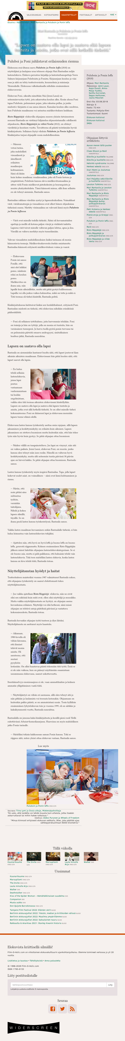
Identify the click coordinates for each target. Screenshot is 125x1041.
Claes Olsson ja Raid (97, 151)
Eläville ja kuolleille (100, 156)
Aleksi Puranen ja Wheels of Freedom (61, 817)
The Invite (34, 863)
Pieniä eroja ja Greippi (100, 216)
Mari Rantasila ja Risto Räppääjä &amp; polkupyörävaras (98, 202)
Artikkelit (101, 14)
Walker (89, 861)
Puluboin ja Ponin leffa (41, 805)
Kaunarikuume (15, 863)
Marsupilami (52, 863)
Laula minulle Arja (71, 863)
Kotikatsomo (51, 14)
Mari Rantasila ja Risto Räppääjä (98, 194)
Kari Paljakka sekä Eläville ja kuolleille (99, 179)
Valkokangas (34, 14)
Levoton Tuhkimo (99, 184)
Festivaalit (86, 14)
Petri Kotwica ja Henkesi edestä (98, 210)
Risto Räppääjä (98, 229)
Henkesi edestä (98, 166)
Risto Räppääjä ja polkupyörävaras (100, 234)
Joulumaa (95, 175)
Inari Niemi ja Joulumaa (98, 170)
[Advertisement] (62, 836)
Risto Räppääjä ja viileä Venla (98, 240)
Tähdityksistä (36, 960)
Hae (112, 14)
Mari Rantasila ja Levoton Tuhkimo (99, 188)
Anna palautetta (52, 960)
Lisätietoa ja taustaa (18, 960)
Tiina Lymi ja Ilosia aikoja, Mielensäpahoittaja (38, 810)
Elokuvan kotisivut (96, 117)
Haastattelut (69, 14)
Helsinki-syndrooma (100, 163)
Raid (93, 226)
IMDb (89, 123)
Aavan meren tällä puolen (99, 146)
